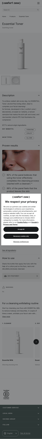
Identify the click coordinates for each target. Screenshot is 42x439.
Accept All (21, 229)
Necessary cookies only (21, 236)
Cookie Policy (22, 222)
